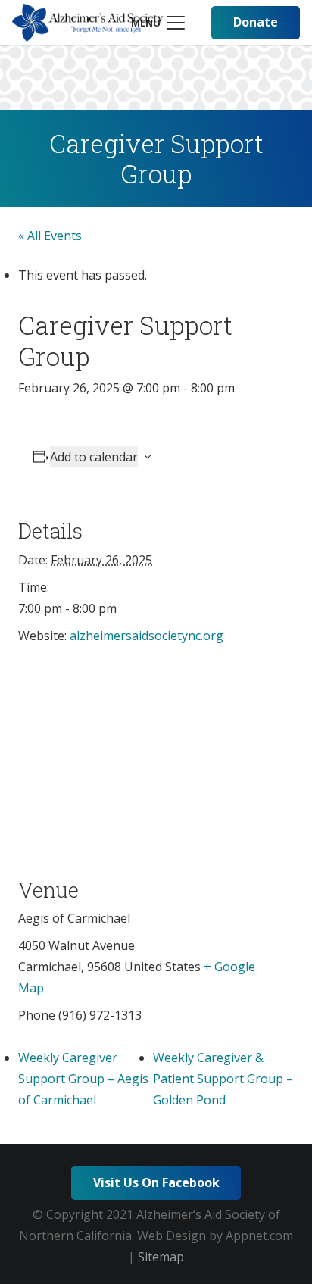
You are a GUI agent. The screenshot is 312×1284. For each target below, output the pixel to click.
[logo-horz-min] (88, 23)
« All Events (50, 235)
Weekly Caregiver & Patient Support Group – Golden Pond (223, 1078)
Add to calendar (94, 456)
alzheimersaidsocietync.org (146, 635)
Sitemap (161, 1256)
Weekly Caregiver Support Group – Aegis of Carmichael (83, 1078)
